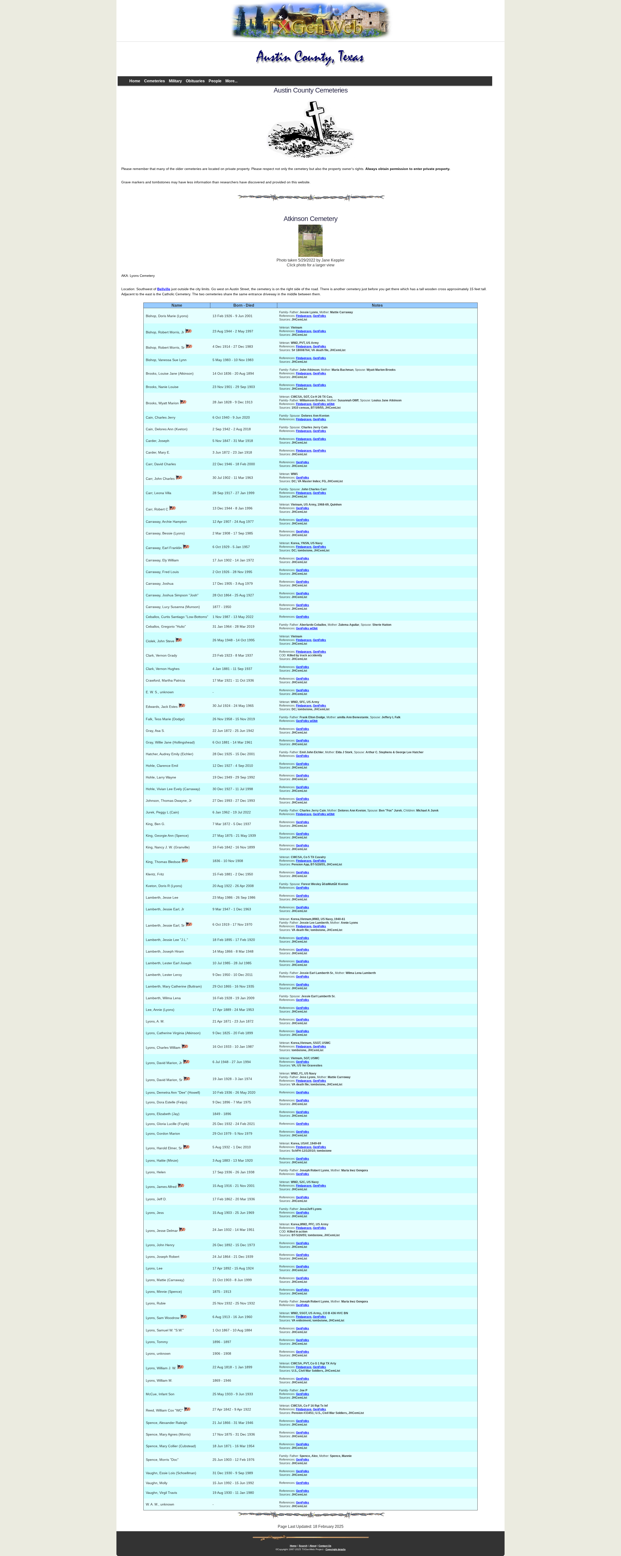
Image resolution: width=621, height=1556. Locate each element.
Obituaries (195, 81)
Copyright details (336, 1549)
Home (134, 81)
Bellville (163, 289)
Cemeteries (154, 81)
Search (303, 1545)
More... (231, 81)
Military (175, 81)
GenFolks (319, 315)
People (215, 81)
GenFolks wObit (324, 404)
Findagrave (303, 315)
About (313, 1545)
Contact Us (325, 1545)
